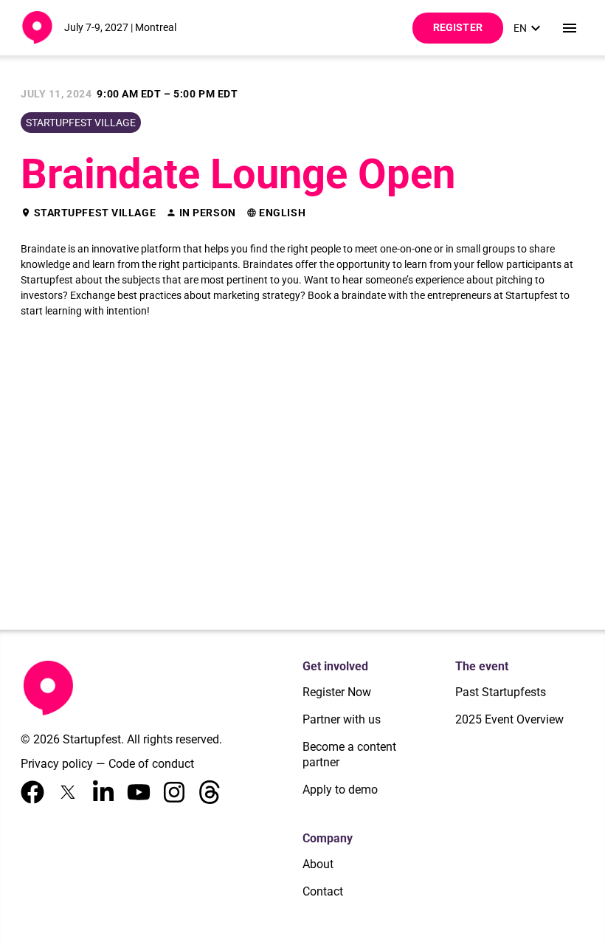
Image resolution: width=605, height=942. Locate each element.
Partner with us (341, 719)
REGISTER (458, 27)
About (317, 864)
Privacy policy (57, 764)
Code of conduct (151, 764)
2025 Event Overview (509, 719)
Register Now (336, 692)
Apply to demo (340, 790)
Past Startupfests (500, 692)
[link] (529, 28)
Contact (322, 891)
